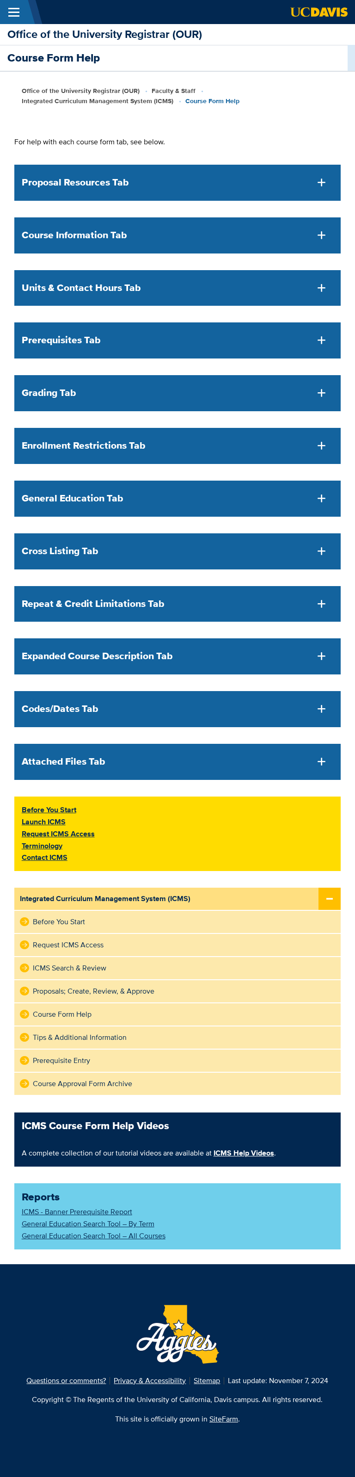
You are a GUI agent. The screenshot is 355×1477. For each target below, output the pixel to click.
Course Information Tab (74, 235)
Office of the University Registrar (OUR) (104, 34)
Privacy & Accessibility (150, 1380)
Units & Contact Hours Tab (81, 287)
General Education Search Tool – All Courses (93, 1235)
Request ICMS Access (68, 944)
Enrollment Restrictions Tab (83, 445)
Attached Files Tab (63, 761)
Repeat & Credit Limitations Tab (93, 603)
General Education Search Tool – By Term (88, 1223)
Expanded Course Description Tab (97, 656)
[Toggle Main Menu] (14, 12)
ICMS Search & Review (69, 968)
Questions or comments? (66, 1380)
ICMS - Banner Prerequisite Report (77, 1211)
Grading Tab (49, 392)
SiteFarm (223, 1419)
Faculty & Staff (174, 90)
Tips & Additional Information (80, 1037)
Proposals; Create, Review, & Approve (93, 991)
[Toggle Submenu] (329, 899)
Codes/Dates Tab (60, 708)
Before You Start (59, 921)
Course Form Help (62, 1014)
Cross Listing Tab (60, 551)
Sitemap (207, 1380)
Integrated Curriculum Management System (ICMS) (97, 100)
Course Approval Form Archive (82, 1083)
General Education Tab (72, 498)
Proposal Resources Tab (75, 182)
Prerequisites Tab (61, 340)
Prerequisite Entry (61, 1060)
